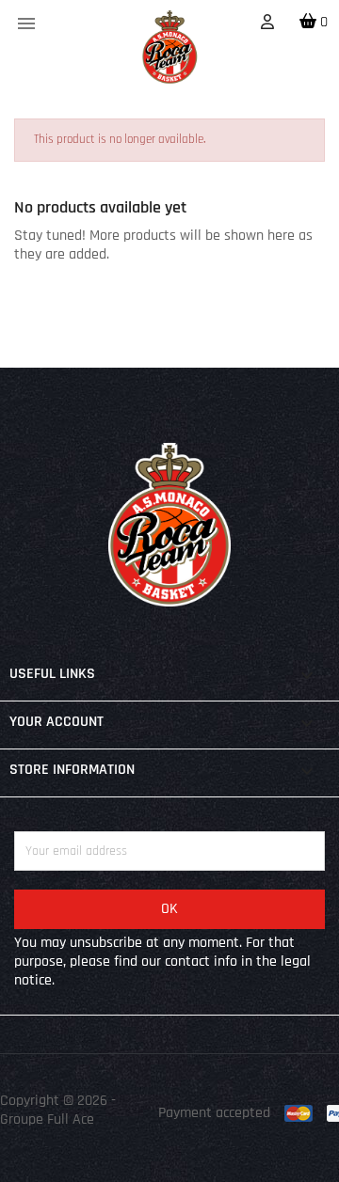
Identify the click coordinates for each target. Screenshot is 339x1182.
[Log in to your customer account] (267, 23)
